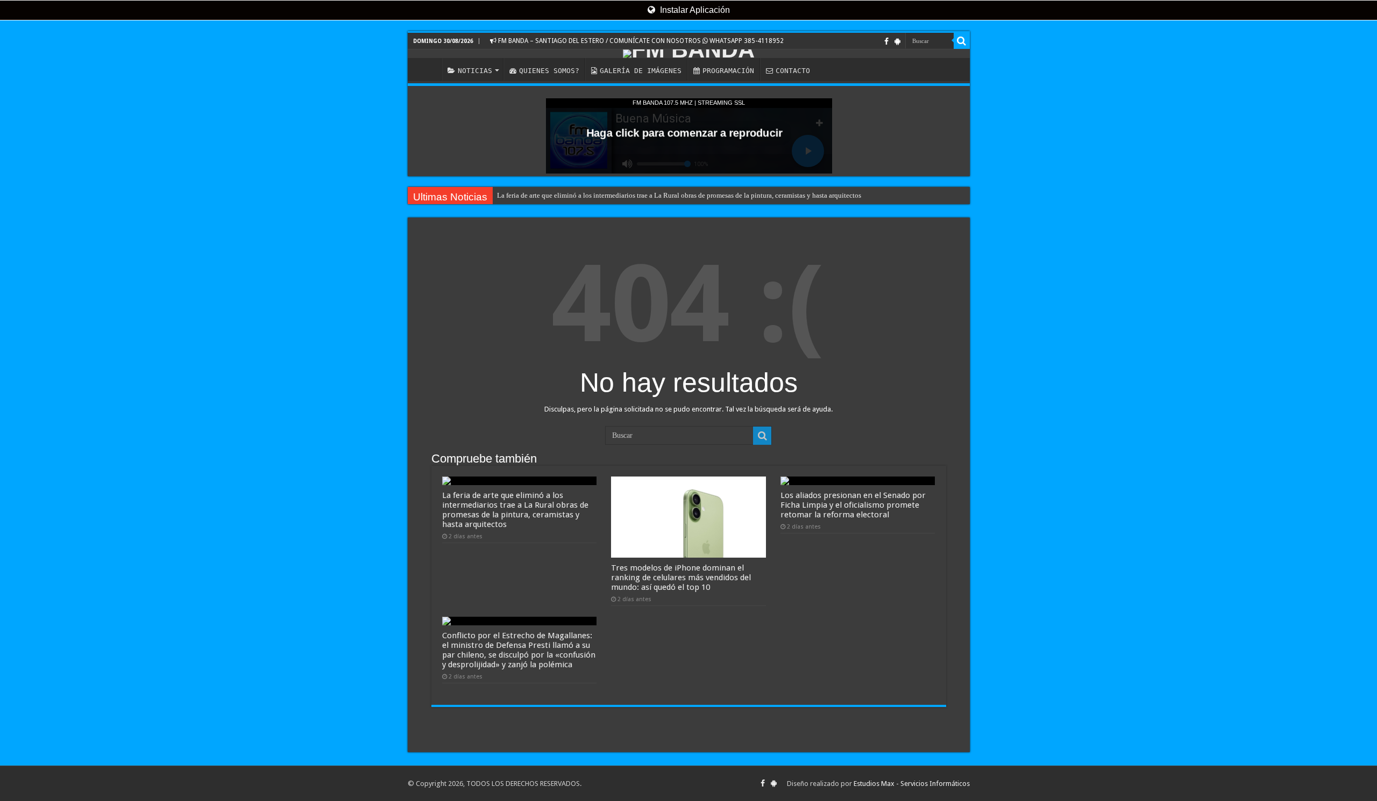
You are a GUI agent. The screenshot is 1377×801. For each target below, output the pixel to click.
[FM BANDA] (689, 53)
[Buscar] (962, 41)
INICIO (427, 69)
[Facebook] (886, 41)
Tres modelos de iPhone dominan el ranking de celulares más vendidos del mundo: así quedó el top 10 (681, 577)
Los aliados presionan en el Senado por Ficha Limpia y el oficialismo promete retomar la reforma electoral (853, 504)
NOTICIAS (475, 71)
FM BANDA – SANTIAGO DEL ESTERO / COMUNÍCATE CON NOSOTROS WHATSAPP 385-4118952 (640, 41)
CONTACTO (793, 71)
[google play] (897, 41)
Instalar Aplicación (694, 10)
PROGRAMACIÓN (728, 71)
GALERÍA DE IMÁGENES (641, 71)
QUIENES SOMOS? (549, 71)
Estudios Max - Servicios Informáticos (912, 784)
